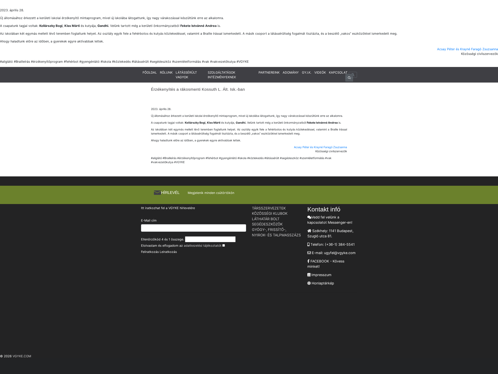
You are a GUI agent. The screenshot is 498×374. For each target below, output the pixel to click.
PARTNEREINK (269, 72)
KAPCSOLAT (338, 72)
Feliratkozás (150, 252)
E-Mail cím (149, 220)
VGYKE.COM (22, 356)
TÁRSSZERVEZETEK (269, 208)
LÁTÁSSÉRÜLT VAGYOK (186, 74)
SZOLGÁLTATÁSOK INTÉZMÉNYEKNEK (222, 74)
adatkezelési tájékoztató (202, 245)
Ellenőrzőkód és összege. (162, 239)
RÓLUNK (166, 72)
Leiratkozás (168, 252)
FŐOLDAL (150, 72)
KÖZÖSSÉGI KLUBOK (270, 213)
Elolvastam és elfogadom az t (181, 245)
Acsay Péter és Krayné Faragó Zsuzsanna (467, 49)
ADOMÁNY (291, 72)
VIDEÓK (320, 72)
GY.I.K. (306, 72)
